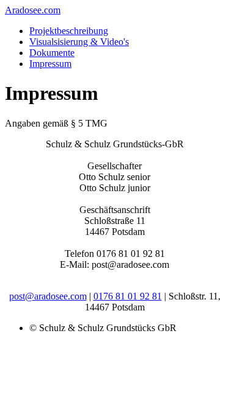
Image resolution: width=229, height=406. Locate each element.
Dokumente (52, 52)
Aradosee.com (32, 10)
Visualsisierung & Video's (79, 42)
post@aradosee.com (48, 296)
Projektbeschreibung (68, 31)
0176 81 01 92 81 (127, 296)
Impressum (50, 63)
